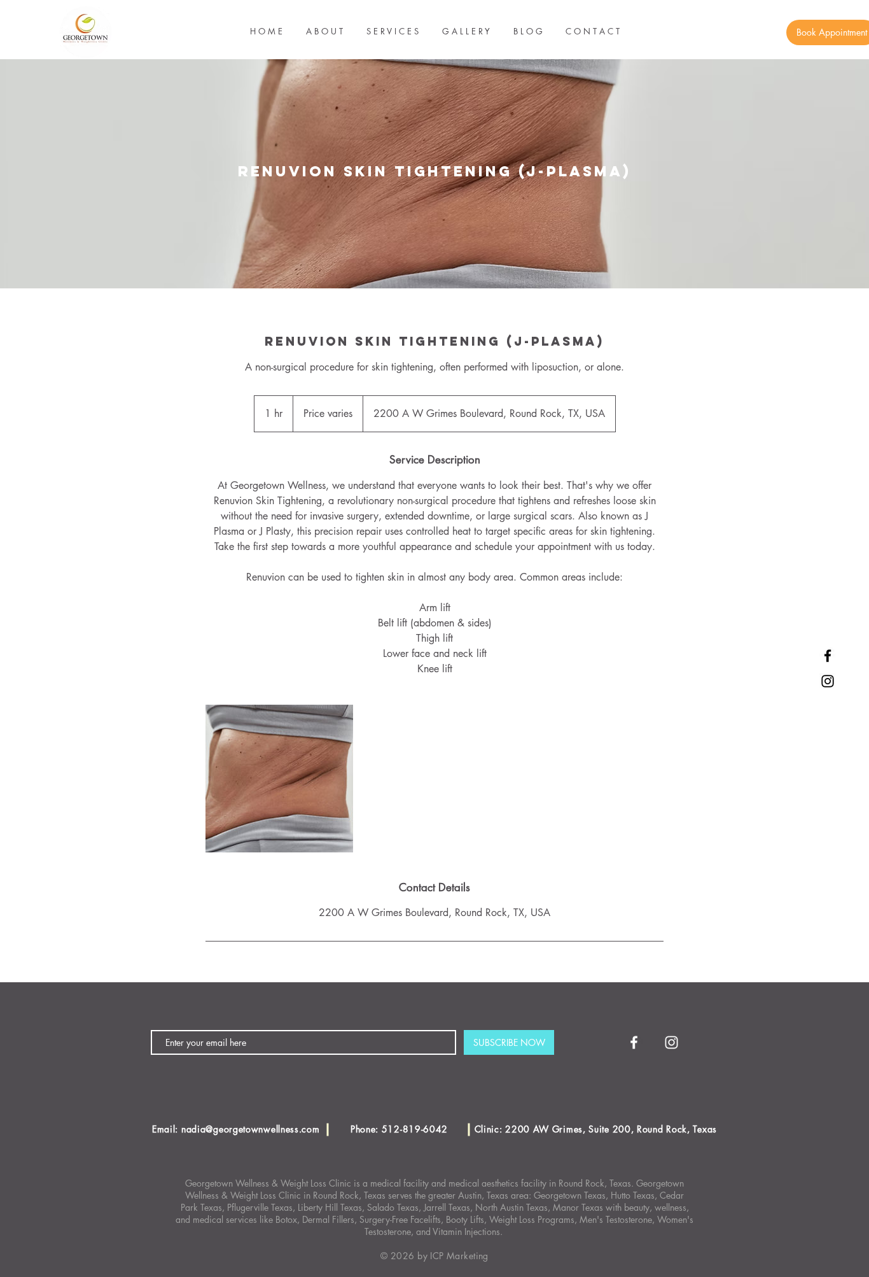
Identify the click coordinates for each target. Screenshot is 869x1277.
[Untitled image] (279, 778)
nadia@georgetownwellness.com (250, 1129)
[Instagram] (827, 681)
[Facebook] (827, 655)
